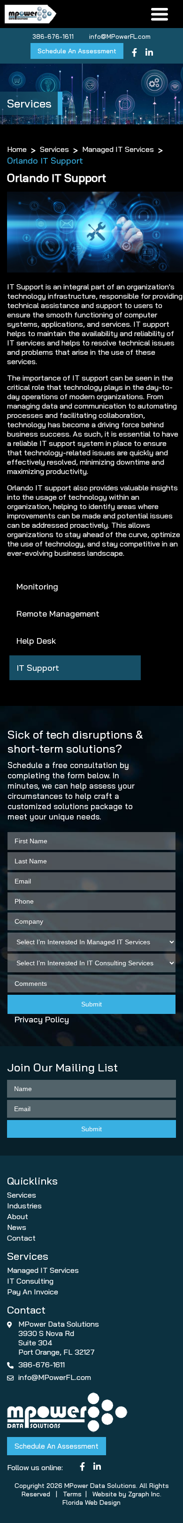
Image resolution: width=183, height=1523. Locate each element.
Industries (24, 1205)
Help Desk (36, 640)
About (17, 1216)
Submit (91, 1004)
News (16, 1227)
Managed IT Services (118, 149)
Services (54, 149)
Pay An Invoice (32, 1291)
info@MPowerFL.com (120, 36)
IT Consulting (30, 1281)
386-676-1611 (53, 36)
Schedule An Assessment (77, 51)
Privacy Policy (42, 1019)
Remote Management (57, 613)
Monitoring (37, 586)
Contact (21, 1238)
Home (17, 149)
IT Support (37, 667)
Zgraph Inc (144, 1494)
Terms (72, 1494)
